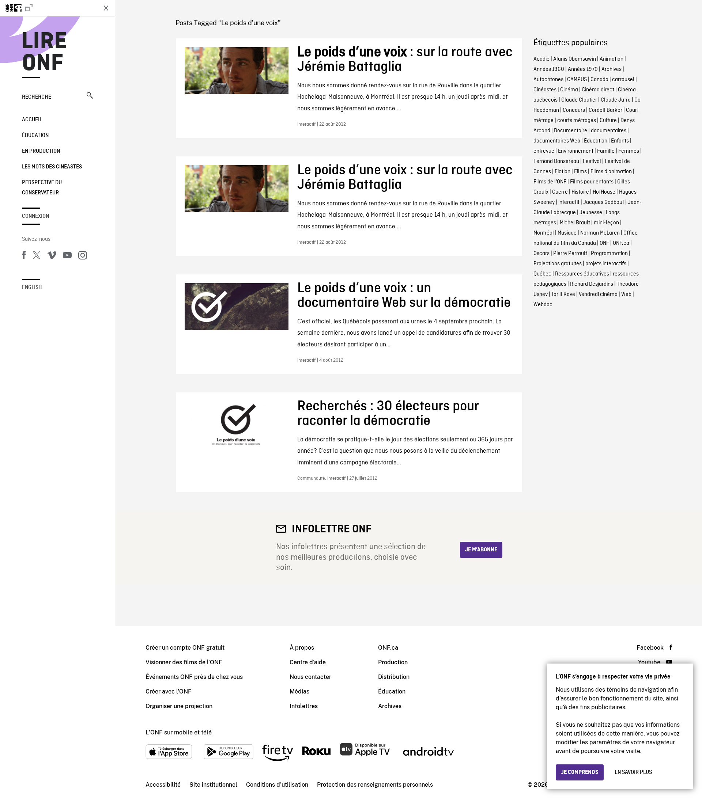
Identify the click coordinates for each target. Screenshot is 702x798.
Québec (542, 274)
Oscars (541, 253)
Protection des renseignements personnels (375, 784)
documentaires (608, 130)
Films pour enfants (592, 182)
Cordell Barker (605, 110)
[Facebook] (24, 256)
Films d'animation (611, 171)
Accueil (32, 120)
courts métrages (576, 120)
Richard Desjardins (591, 284)
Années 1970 (583, 69)
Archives (611, 69)
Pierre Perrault (570, 253)
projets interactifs (605, 263)
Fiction (562, 171)
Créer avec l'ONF (169, 691)
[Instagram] (82, 256)
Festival (592, 161)
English (32, 287)
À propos (302, 647)
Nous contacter (310, 676)
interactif (569, 202)
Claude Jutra (616, 100)
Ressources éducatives (582, 274)
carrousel (623, 79)
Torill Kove (563, 294)
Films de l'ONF (549, 182)
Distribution (394, 676)
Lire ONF (44, 53)
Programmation (609, 253)
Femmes (628, 151)
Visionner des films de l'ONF (184, 662)
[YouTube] (67, 256)
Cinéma (569, 90)
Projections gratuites (557, 263)
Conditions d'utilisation (277, 784)
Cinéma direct (598, 90)
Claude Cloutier (579, 100)
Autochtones (548, 79)
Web (626, 294)
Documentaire (570, 130)
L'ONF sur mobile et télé (179, 732)
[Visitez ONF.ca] (48, 8)
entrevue (543, 151)
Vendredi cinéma (598, 294)
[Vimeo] (52, 256)
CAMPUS (577, 79)
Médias (299, 691)
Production (393, 662)
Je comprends (580, 772)
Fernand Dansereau (556, 161)
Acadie (541, 59)
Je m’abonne (481, 550)
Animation (611, 59)
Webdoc (542, 304)
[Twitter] (36, 256)
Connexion (35, 216)
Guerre (560, 192)
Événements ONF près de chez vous (194, 676)
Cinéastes (544, 90)
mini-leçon (606, 223)
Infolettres (304, 706)
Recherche (36, 97)
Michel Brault (575, 223)
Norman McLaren (600, 233)
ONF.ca (621, 243)
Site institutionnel (213, 784)
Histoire (580, 192)
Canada (599, 79)
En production (41, 151)
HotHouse (604, 192)
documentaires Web (556, 141)
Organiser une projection (179, 706)
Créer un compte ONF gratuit (185, 647)
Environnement (575, 151)
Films (580, 171)
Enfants (620, 141)
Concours (574, 110)
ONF (604, 243)
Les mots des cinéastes (52, 167)
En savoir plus (633, 772)
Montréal (543, 233)
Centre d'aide (308, 662)
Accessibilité (163, 784)
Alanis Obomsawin (574, 59)
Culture (608, 120)
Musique (567, 233)
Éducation (35, 135)
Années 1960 (548, 69)
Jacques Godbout (603, 202)
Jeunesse (591, 212)
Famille (606, 151)
